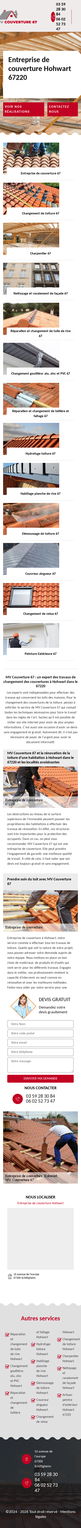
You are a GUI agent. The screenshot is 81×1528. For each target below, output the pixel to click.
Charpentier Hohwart (69, 1359)
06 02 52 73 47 (60, 24)
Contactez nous (59, 109)
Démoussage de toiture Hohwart (43, 1388)
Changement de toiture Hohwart (69, 1344)
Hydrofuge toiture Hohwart (43, 1349)
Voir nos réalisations (17, 109)
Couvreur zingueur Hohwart (42, 1405)
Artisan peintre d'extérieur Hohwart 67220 (69, 1405)
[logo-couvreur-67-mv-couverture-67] (30, 17)
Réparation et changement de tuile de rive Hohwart (17, 1347)
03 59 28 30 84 (60, 9)
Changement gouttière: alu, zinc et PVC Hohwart (17, 1376)
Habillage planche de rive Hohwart (42, 1369)
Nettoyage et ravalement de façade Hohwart (69, 1378)
